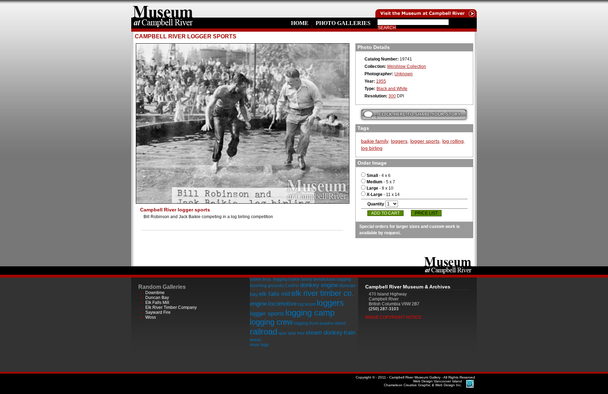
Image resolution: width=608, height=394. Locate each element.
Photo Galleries (343, 23)
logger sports (424, 141)
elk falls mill (274, 294)
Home (300, 23)
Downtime (155, 292)
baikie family (374, 141)
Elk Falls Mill (157, 302)
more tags (259, 344)
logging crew (271, 322)
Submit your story (414, 114)
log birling (371, 148)
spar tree (296, 333)
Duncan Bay (157, 297)
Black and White (391, 88)
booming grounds (267, 285)
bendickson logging (332, 279)
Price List (426, 213)
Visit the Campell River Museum (425, 9)
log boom (307, 304)
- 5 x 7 (381, 181)
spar (282, 333)
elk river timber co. (322, 293)
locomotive (282, 303)
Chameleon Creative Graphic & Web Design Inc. (423, 383)
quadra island (332, 323)
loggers (399, 141)
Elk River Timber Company (171, 307)
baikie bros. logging (268, 279)
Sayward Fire (158, 312)
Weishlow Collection (406, 66)
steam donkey (324, 332)
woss (255, 339)
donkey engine (319, 285)
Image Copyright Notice (393, 317)
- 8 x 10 (380, 188)
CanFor (292, 285)
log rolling (453, 141)
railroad (263, 331)
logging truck (306, 323)
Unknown (403, 73)
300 (392, 96)
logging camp (310, 312)
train (349, 332)
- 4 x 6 (379, 175)
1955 (381, 81)
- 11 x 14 (383, 194)
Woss (150, 317)
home (163, 9)
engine (258, 303)
